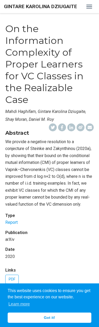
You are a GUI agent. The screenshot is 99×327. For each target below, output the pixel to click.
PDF (12, 279)
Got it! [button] (49, 317)
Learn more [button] (19, 304)
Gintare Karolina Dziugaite (40, 6)
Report (11, 222)
